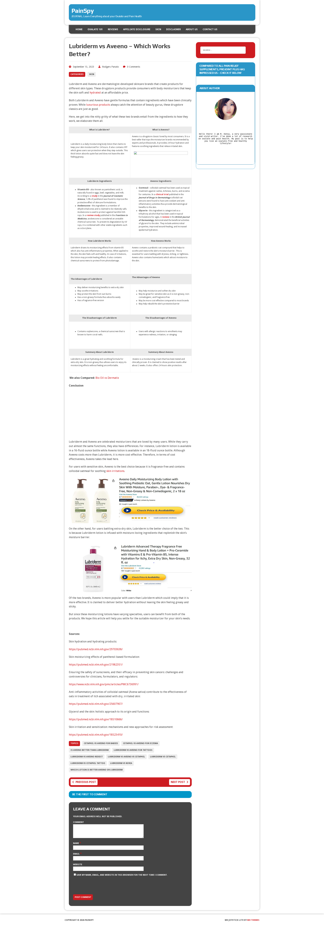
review (165, 217)
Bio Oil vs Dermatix (107, 377)
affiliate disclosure (136, 29)
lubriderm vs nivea (121, 763)
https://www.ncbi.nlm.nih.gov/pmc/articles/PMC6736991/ (104, 684)
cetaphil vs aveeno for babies (101, 743)
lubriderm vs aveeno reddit (87, 756)
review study (93, 215)
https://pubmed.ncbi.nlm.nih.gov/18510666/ (96, 719)
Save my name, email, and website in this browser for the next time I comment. (121, 875)
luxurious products (98, 104)
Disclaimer (173, 29)
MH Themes (253, 920)
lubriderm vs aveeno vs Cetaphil (126, 756)
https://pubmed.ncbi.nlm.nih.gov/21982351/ (96, 664)
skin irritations (115, 471)
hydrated (95, 92)
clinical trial (162, 194)
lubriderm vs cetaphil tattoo (88, 763)
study (94, 196)
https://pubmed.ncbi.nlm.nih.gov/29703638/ (96, 649)
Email (76, 854)
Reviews (113, 29)
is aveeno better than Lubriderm (90, 750)
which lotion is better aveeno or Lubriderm (97, 770)
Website (77, 864)
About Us (192, 29)
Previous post (86, 782)
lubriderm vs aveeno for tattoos (133, 750)
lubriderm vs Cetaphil (163, 756)
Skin (158, 29)
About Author (210, 88)
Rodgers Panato (110, 66)
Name (76, 843)
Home (79, 29)
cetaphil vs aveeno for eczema (140, 743)
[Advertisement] (130, 414)
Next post (178, 782)
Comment (78, 822)
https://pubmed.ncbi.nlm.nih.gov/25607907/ (96, 703)
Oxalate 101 (95, 29)
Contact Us (210, 29)
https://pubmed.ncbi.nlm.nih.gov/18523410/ (96, 734)
